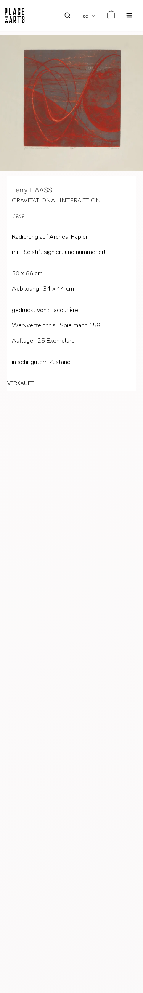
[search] (67, 15)
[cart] (111, 15)
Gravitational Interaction (56, 200)
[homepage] (15, 15)
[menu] (129, 15)
